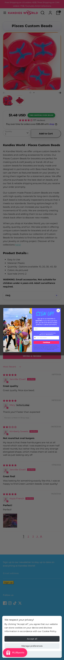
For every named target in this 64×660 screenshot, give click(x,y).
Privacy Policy (49, 349)
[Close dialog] (58, 310)
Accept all (32, 638)
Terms (53, 349)
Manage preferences (32, 646)
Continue (46, 342)
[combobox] (36, 337)
